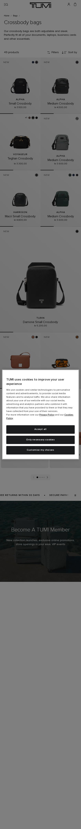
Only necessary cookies (40, 440)
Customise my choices (40, 450)
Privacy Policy (46, 415)
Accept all (40, 429)
